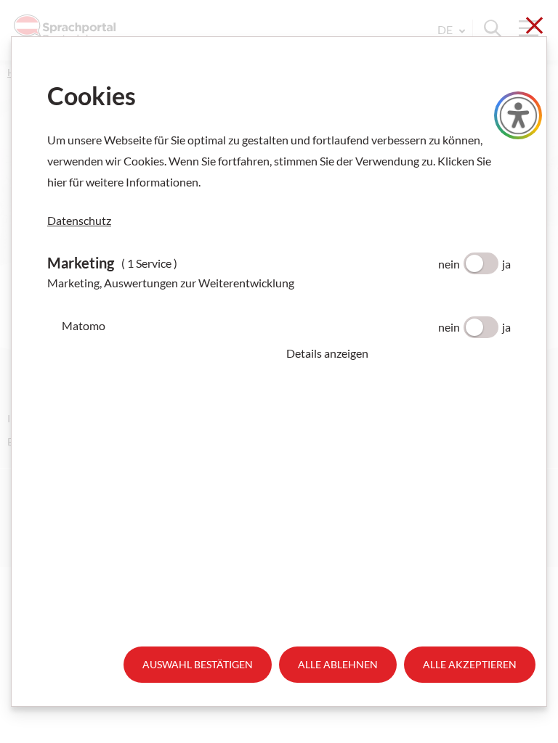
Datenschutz (79, 220)
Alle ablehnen (338, 664)
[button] (398, 353)
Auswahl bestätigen (197, 664)
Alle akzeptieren (470, 664)
